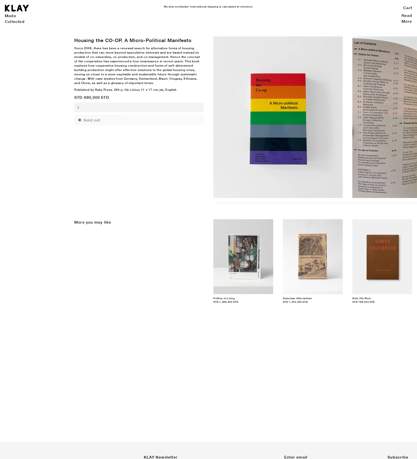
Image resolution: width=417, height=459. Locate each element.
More (407, 21)
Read (407, 15)
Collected (15, 21)
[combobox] (139, 107)
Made (10, 15)
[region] (315, 117)
